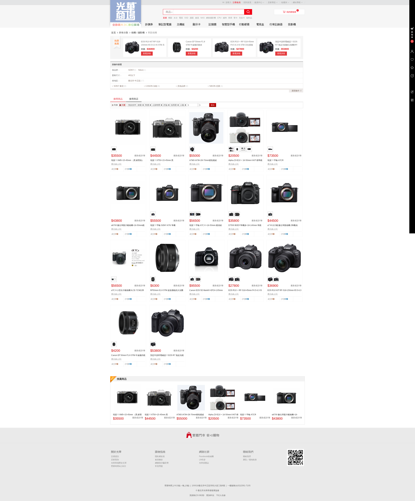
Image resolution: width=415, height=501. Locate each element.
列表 (116, 105)
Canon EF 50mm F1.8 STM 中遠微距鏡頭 (128, 355)
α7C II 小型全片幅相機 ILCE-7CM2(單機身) (127, 290)
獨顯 (170, 18)
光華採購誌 (204, 463)
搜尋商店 (133, 99)
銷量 (140, 105)
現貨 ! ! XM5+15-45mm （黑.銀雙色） (127, 160)
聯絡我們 (247, 456)
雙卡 (235, 18)
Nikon (142, 70)
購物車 (412, 34)
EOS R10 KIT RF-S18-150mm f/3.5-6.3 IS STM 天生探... (284, 290)
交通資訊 (115, 456)
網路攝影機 (211, 18)
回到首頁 (247, 2)
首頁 (113, 32)
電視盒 (260, 24)
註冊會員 (237, 2)
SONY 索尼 (119, 86)
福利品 (249, 18)
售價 (147, 105)
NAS (203, 18)
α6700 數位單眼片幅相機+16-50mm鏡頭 (127, 225)
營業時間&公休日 (118, 466)
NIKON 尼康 (214, 86)
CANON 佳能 (151, 86)
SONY (132, 70)
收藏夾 (284, 2)
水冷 (176, 18)
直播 (165, 18)
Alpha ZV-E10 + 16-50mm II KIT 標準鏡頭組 (245, 160)
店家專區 (272, 2)
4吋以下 (131, 75)
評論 (165, 105)
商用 (230, 18)
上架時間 (156, 105)
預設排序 (132, 105)
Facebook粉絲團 (206, 456)
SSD (186, 18)
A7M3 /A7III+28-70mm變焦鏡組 (203, 160)
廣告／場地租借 (250, 460)
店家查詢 (115, 460)
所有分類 (123, 32)
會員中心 (258, 2)
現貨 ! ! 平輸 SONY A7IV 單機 (162, 225)
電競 (181, 18)
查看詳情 (147, 53)
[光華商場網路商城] (125, 27)
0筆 (130, 169)
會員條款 (159, 460)
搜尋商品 (118, 99)
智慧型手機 (228, 24)
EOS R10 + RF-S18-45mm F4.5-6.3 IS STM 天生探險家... (245, 290)
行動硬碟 (244, 24)
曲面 (197, 18)
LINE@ (202, 460)
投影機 (292, 24)
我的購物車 (291, 12)
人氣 (182, 105)
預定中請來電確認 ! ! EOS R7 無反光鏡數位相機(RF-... (167, 355)
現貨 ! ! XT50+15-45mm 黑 (161, 160)
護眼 (192, 18)
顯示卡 (197, 24)
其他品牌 (181, 86)
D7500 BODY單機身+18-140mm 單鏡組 (244, 225)
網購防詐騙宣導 (162, 463)
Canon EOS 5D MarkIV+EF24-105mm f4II (206, 290)
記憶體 (212, 24)
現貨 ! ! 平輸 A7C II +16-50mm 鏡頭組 (205, 225)
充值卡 (242, 18)
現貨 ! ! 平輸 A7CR (275, 160)
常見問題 (159, 466)
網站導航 (297, 2)
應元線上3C (116, 164)
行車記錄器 (276, 24)
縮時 (225, 18)
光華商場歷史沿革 (119, 463)
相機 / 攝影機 (138, 32)
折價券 (149, 24)
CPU (219, 18)
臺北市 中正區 (136, 81)
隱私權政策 (160, 456)
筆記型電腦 (164, 24)
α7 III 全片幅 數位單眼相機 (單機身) (282, 225)
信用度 (174, 105)
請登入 (228, 2)
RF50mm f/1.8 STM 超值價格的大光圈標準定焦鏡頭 (166, 290)
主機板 (181, 24)
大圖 (123, 105)
